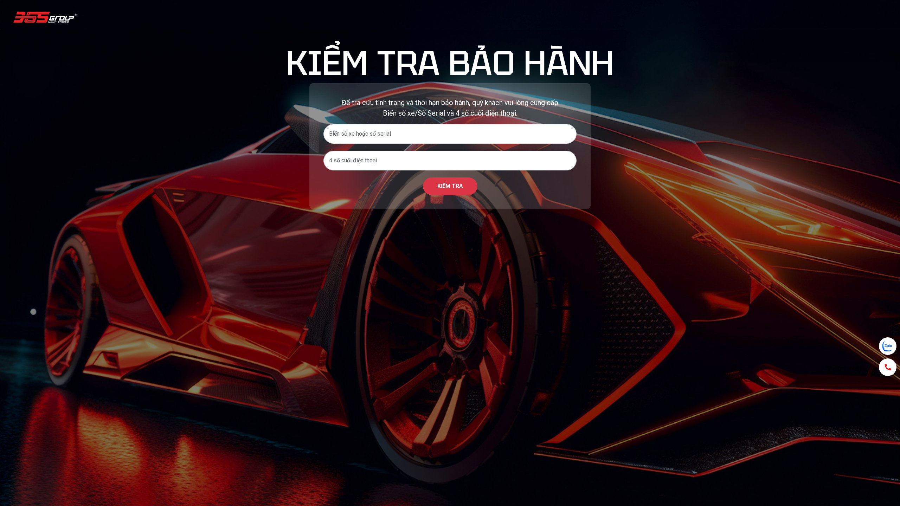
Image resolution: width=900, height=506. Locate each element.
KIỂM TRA (450, 186)
